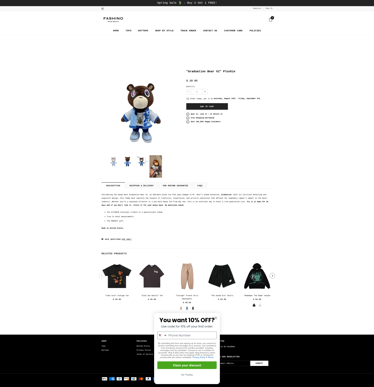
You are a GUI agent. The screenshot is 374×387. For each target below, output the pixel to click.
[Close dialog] (216, 318)
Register (257, 8)
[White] (260, 305)
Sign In (268, 8)
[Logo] (113, 19)
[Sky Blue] (187, 308)
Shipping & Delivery (141, 186)
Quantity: (190, 87)
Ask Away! (127, 239)
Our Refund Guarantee (175, 186)
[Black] (254, 305)
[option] (142, 110)
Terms (210, 357)
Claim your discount (187, 365)
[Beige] (181, 308)
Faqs (199, 186)
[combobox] (162, 335)
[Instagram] (103, 9)
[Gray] (193, 308)
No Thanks (187, 374)
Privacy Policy (199, 357)
